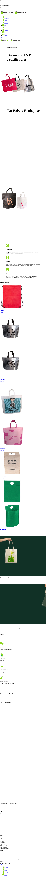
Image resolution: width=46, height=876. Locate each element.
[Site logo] (7, 14)
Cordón (2, 310)
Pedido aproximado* (3, 847)
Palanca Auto (3, 529)
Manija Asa (2, 448)
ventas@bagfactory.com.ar (6, 805)
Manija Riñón (3, 476)
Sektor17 (12, 863)
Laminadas (2, 379)
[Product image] (12, 377)
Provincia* (2, 841)
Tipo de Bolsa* (2, 844)
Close (1, 864)
